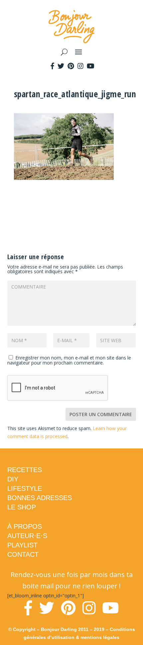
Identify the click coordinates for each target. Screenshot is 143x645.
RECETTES (24, 469)
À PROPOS (24, 526)
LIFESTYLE (24, 488)
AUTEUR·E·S (27, 535)
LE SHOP (21, 507)
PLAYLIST (22, 545)
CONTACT (23, 554)
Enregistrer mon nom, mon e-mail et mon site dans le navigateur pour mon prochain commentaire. (69, 360)
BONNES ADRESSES (39, 497)
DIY (12, 479)
